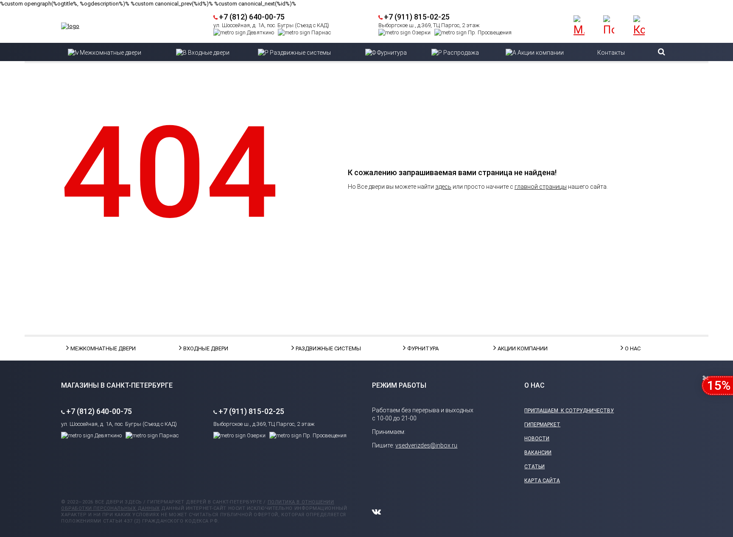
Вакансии (537, 453)
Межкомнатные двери (91, 348)
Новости (536, 439)
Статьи (534, 467)
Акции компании (519, 348)
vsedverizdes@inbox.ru (426, 445)
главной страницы (541, 186)
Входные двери (204, 348)
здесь (443, 186)
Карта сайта (542, 481)
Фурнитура (423, 348)
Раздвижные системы (317, 348)
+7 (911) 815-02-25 (417, 16)
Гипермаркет (542, 425)
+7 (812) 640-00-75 (252, 16)
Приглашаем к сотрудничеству (569, 411)
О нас (633, 348)
